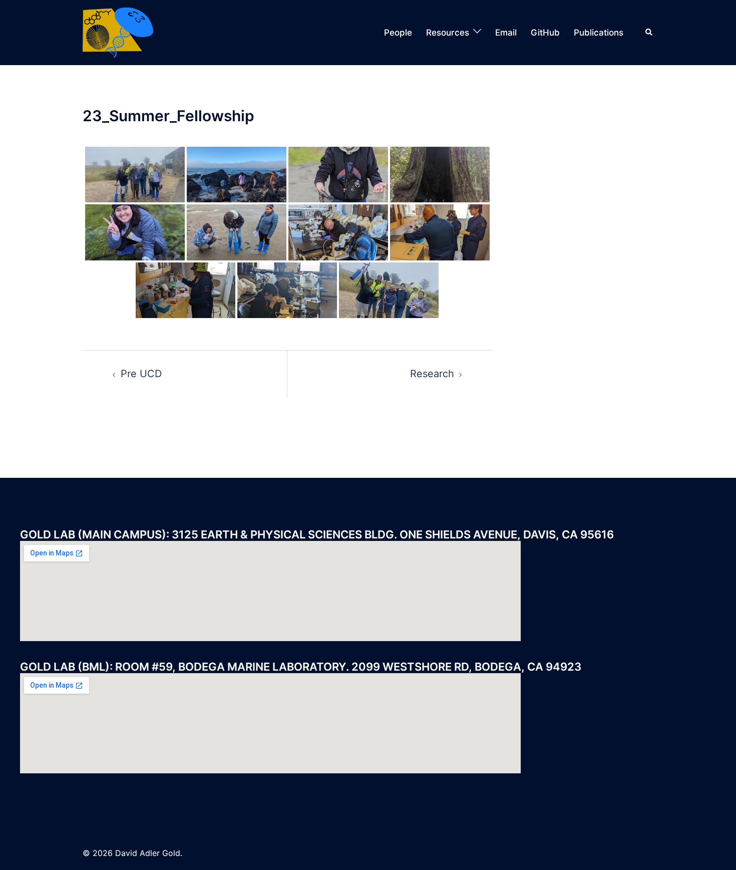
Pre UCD (141, 374)
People (398, 33)
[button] (649, 33)
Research (432, 374)
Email (506, 33)
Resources (447, 33)
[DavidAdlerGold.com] (118, 32)
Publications (598, 33)
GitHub (545, 33)
